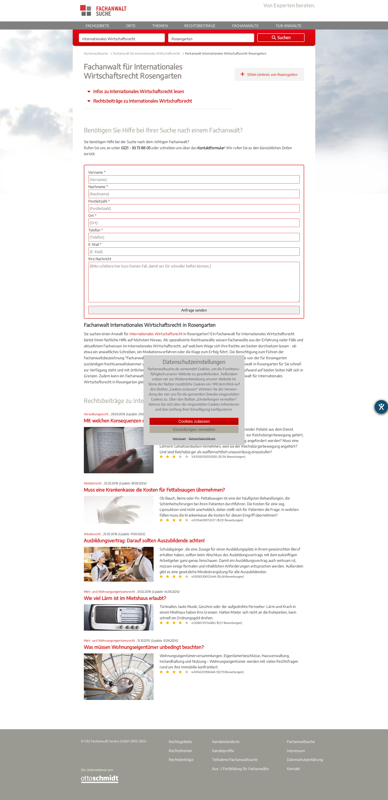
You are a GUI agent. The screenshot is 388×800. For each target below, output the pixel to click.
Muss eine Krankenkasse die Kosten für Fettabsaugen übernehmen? (154, 489)
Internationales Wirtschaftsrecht (156, 333)
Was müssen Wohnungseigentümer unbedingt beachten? (144, 647)
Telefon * (95, 230)
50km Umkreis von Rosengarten (272, 74)
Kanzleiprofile (223, 750)
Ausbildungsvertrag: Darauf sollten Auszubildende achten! (144, 540)
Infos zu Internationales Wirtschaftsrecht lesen (138, 91)
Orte (131, 25)
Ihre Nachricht (99, 258)
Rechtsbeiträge (199, 25)
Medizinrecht (93, 483)
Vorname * (96, 172)
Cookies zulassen (194, 421)
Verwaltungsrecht (96, 414)
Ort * (92, 215)
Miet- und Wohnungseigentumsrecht (110, 591)
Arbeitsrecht (93, 534)
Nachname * (98, 186)
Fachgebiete (98, 25)
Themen (160, 25)
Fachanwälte (245, 25)
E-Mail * (95, 244)
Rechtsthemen (180, 750)
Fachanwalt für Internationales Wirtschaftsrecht (146, 53)
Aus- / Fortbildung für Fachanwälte (240, 768)
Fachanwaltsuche (96, 53)
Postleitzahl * (99, 201)
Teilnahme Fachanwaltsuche (234, 759)
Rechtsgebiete (180, 741)
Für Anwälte (289, 25)
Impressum (296, 750)
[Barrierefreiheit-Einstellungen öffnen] (381, 406)
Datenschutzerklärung (305, 759)
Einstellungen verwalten (194, 429)
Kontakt (293, 768)
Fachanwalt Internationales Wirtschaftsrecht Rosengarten (225, 53)
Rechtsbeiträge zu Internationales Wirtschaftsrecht (142, 101)
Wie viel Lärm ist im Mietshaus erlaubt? (125, 598)
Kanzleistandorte (225, 741)
